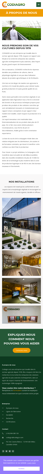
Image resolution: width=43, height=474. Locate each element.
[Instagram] (13, 451)
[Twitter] (6, 451)
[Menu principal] (38, 4)
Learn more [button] (31, 463)
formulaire (17, 390)
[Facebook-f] (3, 451)
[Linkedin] (10, 451)
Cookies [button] (21, 468)
